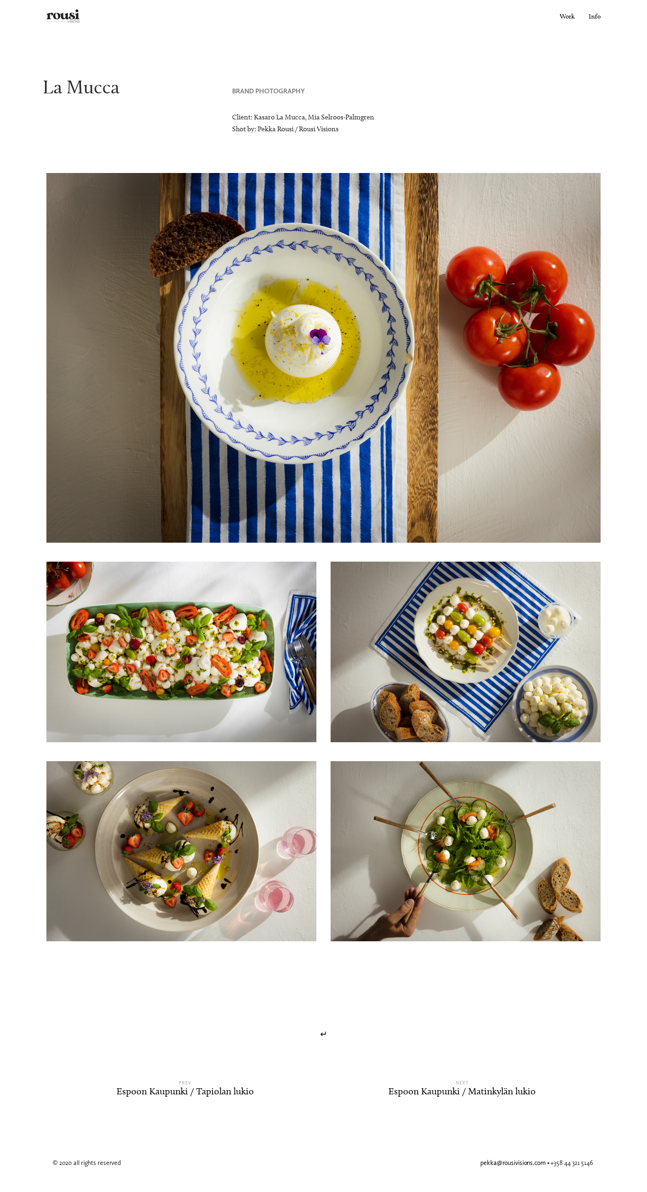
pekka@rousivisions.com (513, 1163)
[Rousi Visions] (63, 16)
